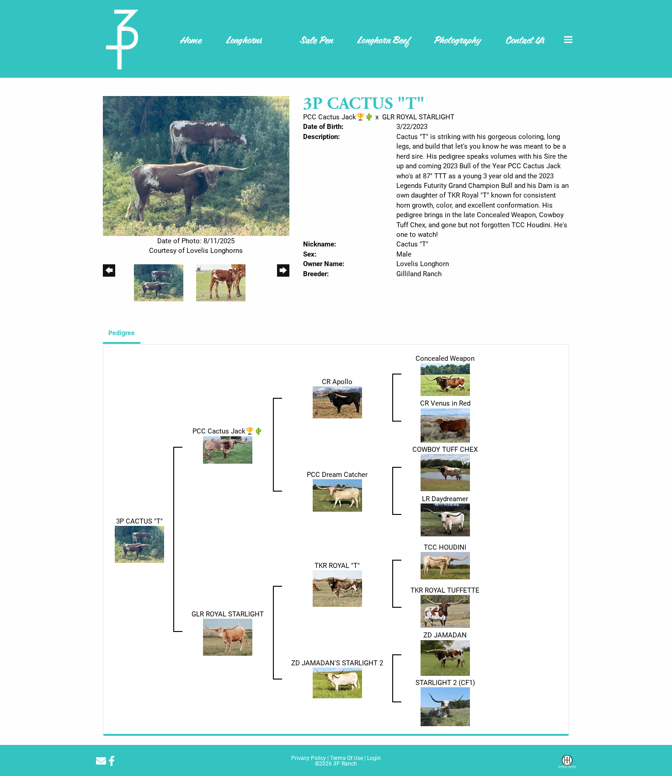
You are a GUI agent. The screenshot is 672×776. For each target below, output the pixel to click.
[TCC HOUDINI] (445, 564)
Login (374, 757)
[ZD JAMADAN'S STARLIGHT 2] (337, 682)
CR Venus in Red (445, 402)
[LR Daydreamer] (445, 519)
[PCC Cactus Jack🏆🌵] (227, 449)
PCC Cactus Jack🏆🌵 (338, 116)
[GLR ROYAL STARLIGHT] (227, 636)
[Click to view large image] (196, 165)
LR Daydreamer (445, 498)
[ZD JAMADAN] (445, 657)
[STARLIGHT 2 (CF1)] (445, 706)
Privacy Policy (308, 757)
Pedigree (121, 332)
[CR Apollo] (337, 401)
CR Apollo (337, 381)
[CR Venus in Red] (445, 424)
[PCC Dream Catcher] (337, 494)
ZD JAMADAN (445, 634)
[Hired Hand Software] (567, 765)
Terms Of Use (346, 757)
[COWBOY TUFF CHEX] (445, 471)
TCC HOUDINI (445, 546)
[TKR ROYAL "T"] (337, 587)
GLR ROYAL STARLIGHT (418, 116)
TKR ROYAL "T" (337, 565)
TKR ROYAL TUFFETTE (445, 589)
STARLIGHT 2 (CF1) (445, 682)
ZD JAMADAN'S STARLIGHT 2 (337, 662)
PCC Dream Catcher (337, 474)
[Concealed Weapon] (445, 378)
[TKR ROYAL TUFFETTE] (445, 610)
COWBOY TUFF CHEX (445, 449)
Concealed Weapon (445, 358)
